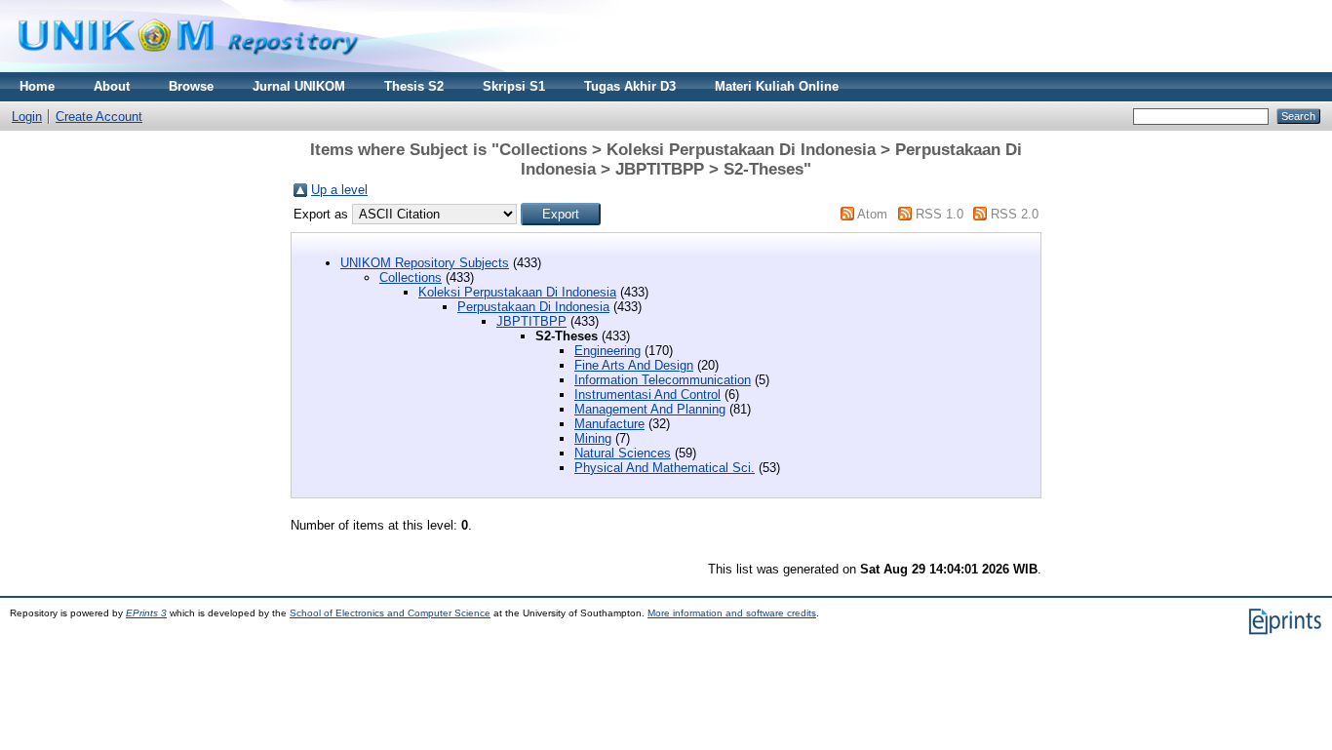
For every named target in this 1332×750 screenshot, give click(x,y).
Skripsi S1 (514, 86)
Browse (191, 86)
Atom (872, 214)
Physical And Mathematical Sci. (664, 467)
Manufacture (609, 423)
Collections (410, 277)
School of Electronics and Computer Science (390, 613)
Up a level (339, 189)
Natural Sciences (622, 453)
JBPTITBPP (531, 321)
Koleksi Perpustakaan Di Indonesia (517, 292)
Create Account (99, 116)
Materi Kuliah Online (777, 86)
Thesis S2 (414, 86)
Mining (592, 438)
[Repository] (188, 67)
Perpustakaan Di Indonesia (533, 306)
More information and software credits (731, 613)
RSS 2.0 (1014, 214)
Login (27, 116)
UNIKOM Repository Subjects (424, 263)
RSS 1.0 (939, 214)
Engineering (607, 350)
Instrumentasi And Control (647, 394)
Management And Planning (649, 409)
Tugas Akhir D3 (630, 86)
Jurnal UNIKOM (299, 86)
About (112, 86)
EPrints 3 (146, 613)
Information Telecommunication (662, 380)
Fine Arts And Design (633, 365)
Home (37, 86)
